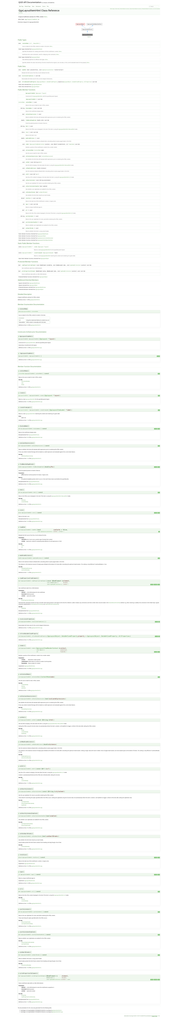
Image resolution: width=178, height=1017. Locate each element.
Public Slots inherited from (30, 84)
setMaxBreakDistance (31, 168)
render (27, 144)
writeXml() (23, 995)
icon (27, 132)
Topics (33, 6)
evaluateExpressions (31, 114)
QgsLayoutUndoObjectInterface (45, 240)
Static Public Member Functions (135, 8)
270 (27, 627)
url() (22, 383)
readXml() (23, 608)
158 (27, 711)
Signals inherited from (29, 283)
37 (26, 299)
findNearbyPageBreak (31, 120)
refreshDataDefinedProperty (29, 81)
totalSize (28, 198)
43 (27, 325)
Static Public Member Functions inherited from (34, 258)
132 (27, 458)
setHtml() (23, 500)
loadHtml (24, 69)
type (27, 204)
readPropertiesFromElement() (52, 604)
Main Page (21, 6)
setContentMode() (25, 381)
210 (27, 946)
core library (21, 12)
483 (27, 760)
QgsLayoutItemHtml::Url (65, 177)
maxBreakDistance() (26, 756)
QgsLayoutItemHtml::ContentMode (29, 311)
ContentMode (25, 43)
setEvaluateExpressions (32, 156)
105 (27, 401)
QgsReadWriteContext (75, 265)
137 (27, 783)
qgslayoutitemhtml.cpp (36, 347)
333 (27, 866)
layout (44, 93)
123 (27, 504)
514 (27, 1002)
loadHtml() (23, 733)
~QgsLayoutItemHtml (31, 99)
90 (27, 359)
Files (48, 6)
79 (27, 690)
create (35, 246)
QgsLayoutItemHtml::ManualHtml (66, 129)
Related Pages (28, 6)
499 (27, 827)
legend (89, 36)
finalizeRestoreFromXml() (114, 602)
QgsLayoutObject (36, 57)
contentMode (29, 102)
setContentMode (29, 150)
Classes (44, 6)
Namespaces (38, 6)
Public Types (112, 8)
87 (27, 387)
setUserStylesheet (30, 180)
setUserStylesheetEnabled (32, 186)
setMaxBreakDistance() (26, 568)
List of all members (156, 8)
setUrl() (23, 686)
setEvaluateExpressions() (27, 456)
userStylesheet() (25, 801)
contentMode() (24, 501)
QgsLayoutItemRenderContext (37, 144)
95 (27, 883)
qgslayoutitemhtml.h (32, 19)
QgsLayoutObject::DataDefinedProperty (47, 81)
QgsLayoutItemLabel (48, 252)
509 (27, 437)
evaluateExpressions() (26, 709)
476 (27, 849)
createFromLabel (38, 252)
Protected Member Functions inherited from (33, 276)
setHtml (28, 162)
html (27, 126)
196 (27, 926)
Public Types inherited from (30, 49)
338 (27, 668)
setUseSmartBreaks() (26, 757)
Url (31, 43)
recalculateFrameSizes (27, 75)
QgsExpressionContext (47, 69)
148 (27, 967)
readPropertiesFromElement (29, 265)
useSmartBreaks (43, 192)
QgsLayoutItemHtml (30, 93)
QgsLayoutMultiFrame (37, 49)
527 (27, 613)
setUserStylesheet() (25, 825)
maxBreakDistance (30, 138)
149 (27, 736)
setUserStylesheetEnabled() (27, 803)
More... (46, 17)
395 (27, 484)
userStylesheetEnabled (31, 222)
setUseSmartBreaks (30, 192)
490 (27, 807)
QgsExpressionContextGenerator (45, 238)
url (37, 174)
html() (22, 384)
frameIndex (71, 144)
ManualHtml (36, 43)
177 (27, 572)
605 (27, 639)
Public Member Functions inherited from (33, 234)
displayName (29, 108)
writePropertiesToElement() (27, 600)
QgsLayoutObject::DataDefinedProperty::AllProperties (77, 81)
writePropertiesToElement (28, 271)
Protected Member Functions (147, 8)
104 (27, 903)
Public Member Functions (124, 8)
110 (27, 420)
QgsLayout (38, 93)
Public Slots (117, 8)
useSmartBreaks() (25, 570)
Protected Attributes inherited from (32, 287)
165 (27, 549)
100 (27, 521)
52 (27, 347)
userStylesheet (29, 216)
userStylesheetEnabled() (27, 823)
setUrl (27, 174)
